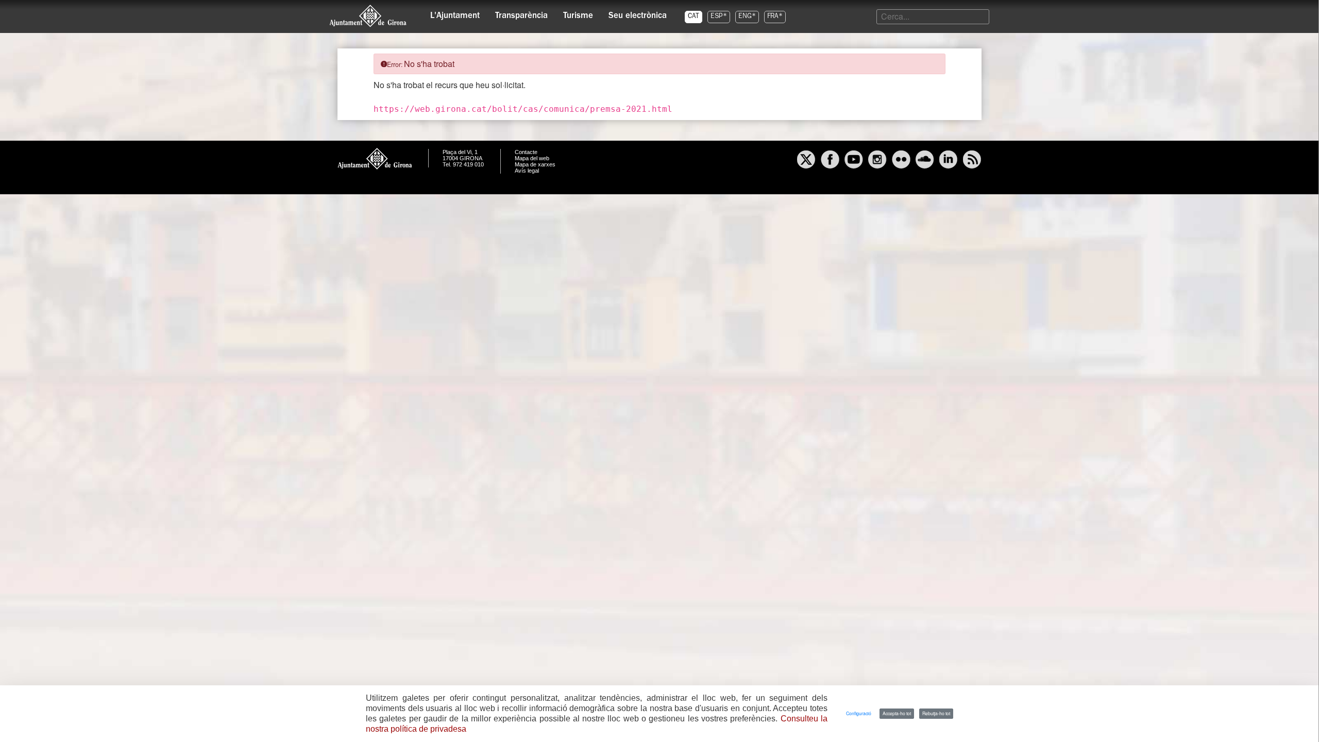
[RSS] (972, 160)
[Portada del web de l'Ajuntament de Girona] (368, 16)
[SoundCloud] (925, 160)
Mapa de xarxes (535, 164)
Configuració (858, 713)
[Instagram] (877, 160)
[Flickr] (901, 160)
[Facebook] (830, 160)
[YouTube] (853, 160)
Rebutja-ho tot (936, 713)
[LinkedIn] (948, 160)
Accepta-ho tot (897, 713)
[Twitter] (806, 160)
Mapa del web (532, 158)
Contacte (526, 152)
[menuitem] (455, 13)
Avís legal (527, 170)
